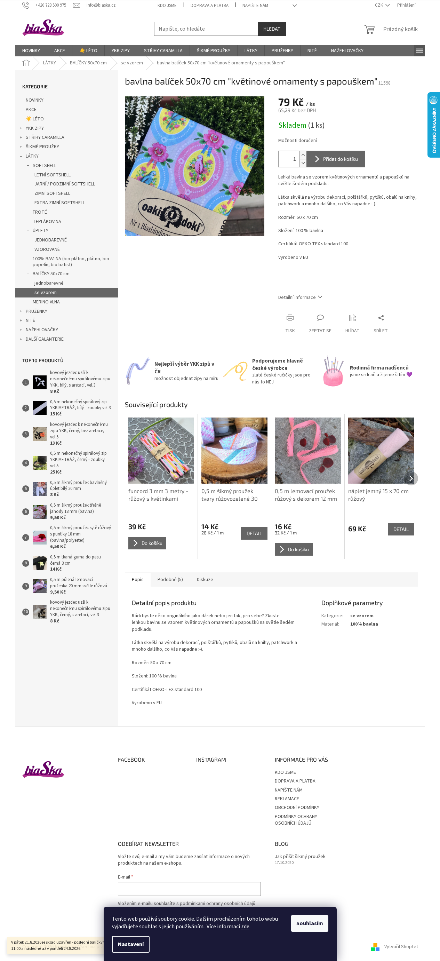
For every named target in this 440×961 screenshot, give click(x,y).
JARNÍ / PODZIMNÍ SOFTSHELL (64, 184)
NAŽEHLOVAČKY (42, 329)
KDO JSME (167, 5)
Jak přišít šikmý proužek (300, 856)
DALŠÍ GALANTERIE (45, 339)
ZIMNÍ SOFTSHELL (52, 193)
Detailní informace (297, 297)
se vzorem (45, 292)
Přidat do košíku (340, 159)
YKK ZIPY (35, 128)
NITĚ (30, 320)
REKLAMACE (287, 798)
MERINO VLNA (46, 302)
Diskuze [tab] (205, 579)
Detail (254, 533)
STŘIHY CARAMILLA (45, 137)
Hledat (271, 29)
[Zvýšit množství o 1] (302, 155)
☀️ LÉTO (35, 119)
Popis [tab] (138, 579)
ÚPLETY (40, 230)
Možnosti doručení (297, 140)
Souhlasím (309, 923)
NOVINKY (34, 100)
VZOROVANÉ (47, 249)
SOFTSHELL (44, 165)
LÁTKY (32, 156)
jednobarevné (49, 283)
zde (245, 926)
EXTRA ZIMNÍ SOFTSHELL (59, 202)
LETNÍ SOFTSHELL (52, 175)
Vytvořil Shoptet (401, 946)
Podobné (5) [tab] (170, 579)
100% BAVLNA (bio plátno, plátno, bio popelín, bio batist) (71, 261)
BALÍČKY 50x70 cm (51, 273)
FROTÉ (40, 212)
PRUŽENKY (36, 311)
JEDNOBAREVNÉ (50, 240)
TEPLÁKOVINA (47, 221)
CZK (379, 5)
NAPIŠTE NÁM (255, 5)
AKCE (31, 109)
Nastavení (131, 944)
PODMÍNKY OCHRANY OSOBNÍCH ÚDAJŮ (296, 820)
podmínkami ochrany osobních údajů (217, 903)
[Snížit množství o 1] (302, 163)
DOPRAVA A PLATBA (210, 5)
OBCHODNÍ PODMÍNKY (297, 807)
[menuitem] (31, 50)
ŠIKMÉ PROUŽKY (42, 146)
